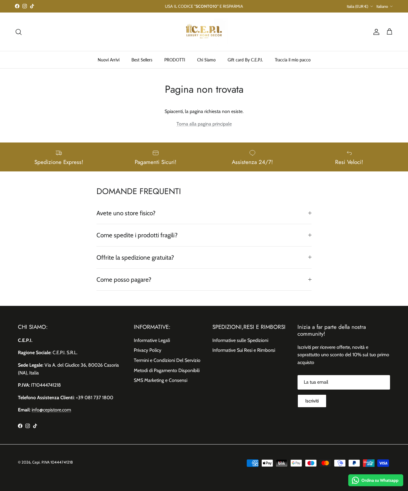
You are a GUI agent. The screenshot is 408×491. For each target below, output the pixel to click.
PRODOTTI (174, 59)
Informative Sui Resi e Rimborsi (243, 350)
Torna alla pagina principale (204, 124)
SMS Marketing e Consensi (160, 380)
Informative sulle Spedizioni (240, 340)
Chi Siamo (206, 59)
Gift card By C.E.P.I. (245, 59)
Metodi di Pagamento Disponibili (167, 370)
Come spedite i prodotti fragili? (137, 235)
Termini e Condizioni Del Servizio (167, 360)
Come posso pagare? (123, 279)
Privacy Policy (147, 350)
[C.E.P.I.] (204, 31)
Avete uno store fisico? (126, 213)
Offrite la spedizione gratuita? (135, 257)
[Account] (375, 31)
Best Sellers (141, 59)
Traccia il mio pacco (293, 59)
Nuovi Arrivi (108, 59)
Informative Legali (152, 340)
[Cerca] (18, 31)
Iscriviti (312, 401)
